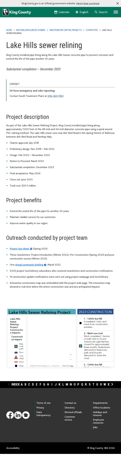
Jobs (95, 427)
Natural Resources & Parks (30, 30)
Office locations (101, 407)
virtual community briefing (29, 264)
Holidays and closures (100, 414)
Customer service (70, 418)
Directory (70, 407)
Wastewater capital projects (65, 30)
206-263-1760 (55, 95)
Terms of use (43, 402)
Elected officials (73, 412)
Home (9, 30)
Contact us (70, 402)
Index (16, 384)
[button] (117, 3)
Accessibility (13, 448)
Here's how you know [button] (87, 3)
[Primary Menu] (116, 12)
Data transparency (43, 414)
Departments (100, 402)
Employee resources (98, 421)
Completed (92, 30)
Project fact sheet (19, 248)
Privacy (40, 407)
